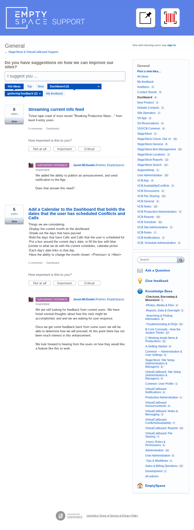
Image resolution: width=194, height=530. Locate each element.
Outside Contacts (148, 107)
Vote (14, 121)
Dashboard (52, 128)
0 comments (35, 128)
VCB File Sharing (148, 196)
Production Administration (161, 397)
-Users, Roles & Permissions (155, 443)
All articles (152, 476)
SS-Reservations (148, 123)
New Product (145, 102)
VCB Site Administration (152, 227)
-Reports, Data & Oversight (162, 310)
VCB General (146, 201)
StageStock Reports (150, 159)
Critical (92, 149)
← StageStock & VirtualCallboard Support (31, 52)
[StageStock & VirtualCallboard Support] (93, 18)
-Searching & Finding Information (158, 317)
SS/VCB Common (148, 128)
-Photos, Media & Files (159, 305)
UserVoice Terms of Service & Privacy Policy (112, 515)
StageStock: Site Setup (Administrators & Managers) (160, 363)
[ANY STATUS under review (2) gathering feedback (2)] (24, 93)
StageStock (144, 133)
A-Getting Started (156, 346)
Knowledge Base (158, 291)
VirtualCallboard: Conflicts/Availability (158, 421)
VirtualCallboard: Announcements (156, 404)
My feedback (54, 93)
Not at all (42, 149)
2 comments (35, 262)
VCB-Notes (144, 232)
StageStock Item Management (156, 149)
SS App (142, 118)
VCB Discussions (148, 191)
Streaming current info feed (56, 109)
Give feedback (156, 281)
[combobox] (158, 259)
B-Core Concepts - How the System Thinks (163, 331)
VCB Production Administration (157, 211)
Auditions (143, 87)
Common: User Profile (159, 383)
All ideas (142, 76)
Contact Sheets (147, 92)
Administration (154, 450)
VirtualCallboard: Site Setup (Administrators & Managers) (163, 375)
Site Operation (146, 113)
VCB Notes (144, 206)
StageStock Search (149, 165)
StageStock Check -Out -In (154, 139)
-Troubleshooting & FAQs (161, 324)
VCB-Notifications (148, 237)
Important (66, 149)
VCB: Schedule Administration (156, 243)
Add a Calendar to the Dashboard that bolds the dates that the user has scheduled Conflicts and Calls (76, 213)
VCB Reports (145, 217)
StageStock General (150, 144)
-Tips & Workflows (156, 460)
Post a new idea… (149, 71)
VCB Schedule (146, 222)
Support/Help (145, 170)
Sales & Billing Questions (161, 466)
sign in (171, 45)
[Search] (181, 260)
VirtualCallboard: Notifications (156, 390)
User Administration (149, 175)
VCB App (143, 180)
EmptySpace (155, 485)
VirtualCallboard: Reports (161, 428)
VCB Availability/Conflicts (153, 185)
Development (154, 471)
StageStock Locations (151, 154)
